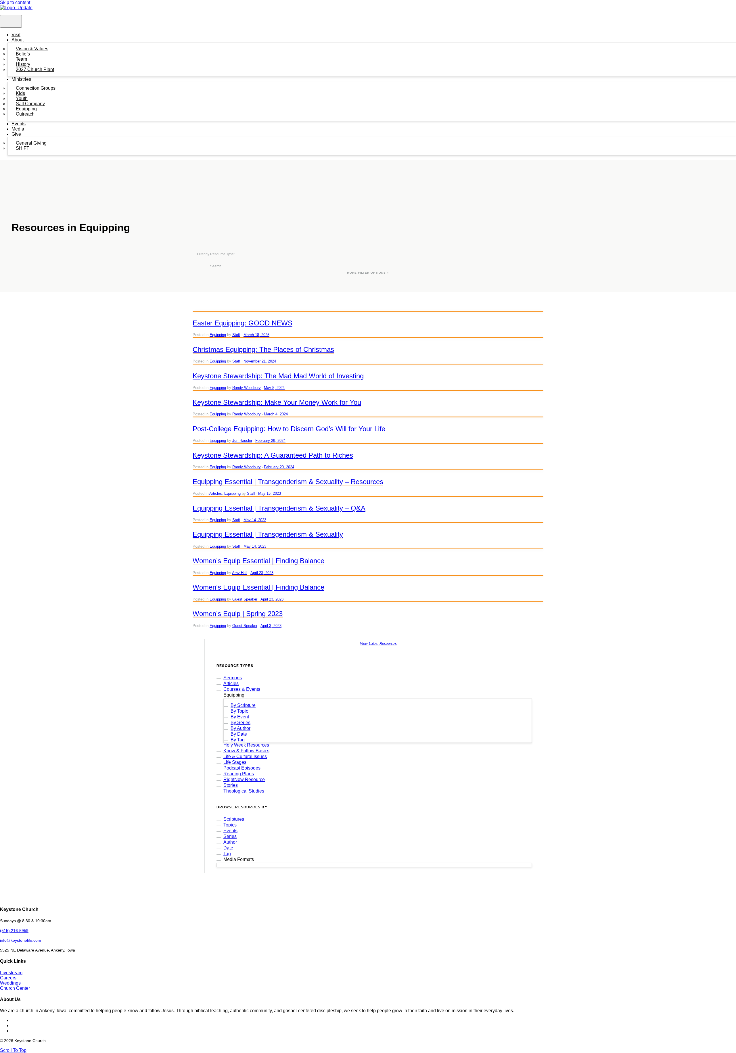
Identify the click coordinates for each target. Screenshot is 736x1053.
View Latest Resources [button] (378, 644)
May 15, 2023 (269, 493)
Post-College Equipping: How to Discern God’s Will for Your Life (289, 429)
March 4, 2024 (276, 414)
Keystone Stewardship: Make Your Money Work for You (277, 402)
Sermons (232, 677)
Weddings (10, 983)
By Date (239, 734)
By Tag (238, 739)
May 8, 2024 (274, 387)
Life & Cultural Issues (245, 756)
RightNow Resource (244, 779)
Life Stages (234, 762)
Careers (8, 977)
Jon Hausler (242, 440)
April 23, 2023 (261, 573)
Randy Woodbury (246, 387)
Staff (236, 335)
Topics (230, 824)
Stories (230, 785)
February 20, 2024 (279, 467)
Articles (215, 493)
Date (228, 847)
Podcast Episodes (241, 768)
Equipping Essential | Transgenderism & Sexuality (268, 534)
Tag (227, 853)
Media (18, 128)
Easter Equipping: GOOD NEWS (242, 323)
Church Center (15, 988)
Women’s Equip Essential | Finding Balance (258, 561)
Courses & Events (241, 689)
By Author (240, 728)
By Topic (239, 711)
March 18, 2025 (256, 335)
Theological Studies (243, 791)
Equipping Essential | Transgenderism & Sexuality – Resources (288, 482)
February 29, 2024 (270, 440)
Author (230, 842)
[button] (13, 1050)
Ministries (21, 79)
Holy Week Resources (246, 745)
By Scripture (243, 705)
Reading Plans (238, 773)
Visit (16, 34)
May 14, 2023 (255, 520)
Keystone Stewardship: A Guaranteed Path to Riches (273, 455)
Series (230, 836)
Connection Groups (35, 88)
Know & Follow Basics (246, 750)
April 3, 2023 (270, 626)
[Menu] (11, 21)
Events (19, 123)
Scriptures (233, 819)
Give (16, 134)
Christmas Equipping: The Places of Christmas (263, 349)
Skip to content (15, 2)
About (18, 39)
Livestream (11, 972)
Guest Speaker (244, 599)
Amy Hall (239, 573)
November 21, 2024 (260, 361)
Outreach (25, 114)
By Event (240, 716)
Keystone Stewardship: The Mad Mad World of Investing (278, 376)
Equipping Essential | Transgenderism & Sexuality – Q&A (279, 508)
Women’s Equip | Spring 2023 (238, 613)
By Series (240, 722)
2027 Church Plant (35, 69)
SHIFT (22, 148)
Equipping (218, 335)
